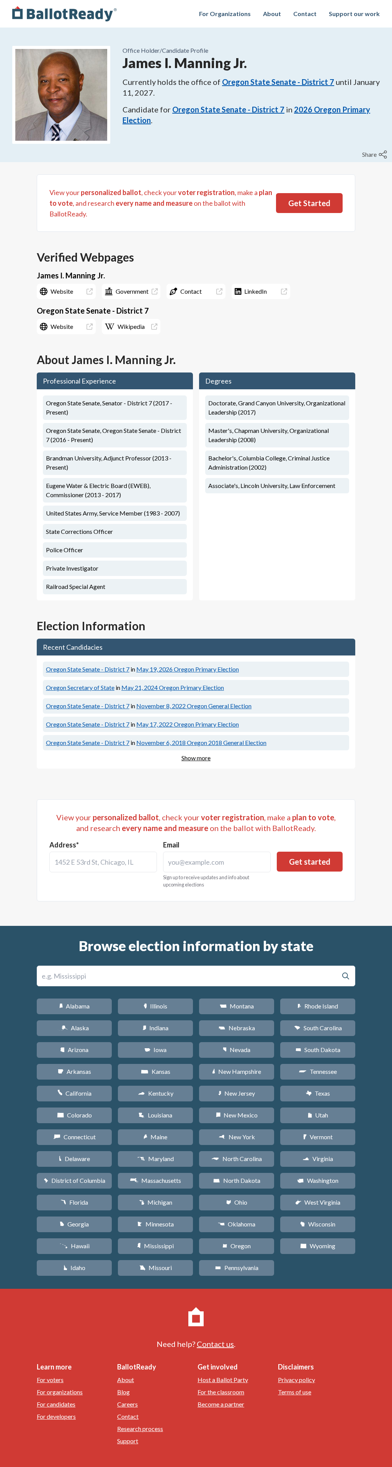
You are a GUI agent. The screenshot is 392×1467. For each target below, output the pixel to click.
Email (171, 845)
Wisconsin (317, 1224)
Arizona (74, 1049)
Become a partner (221, 1404)
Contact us (215, 1343)
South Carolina (318, 1027)
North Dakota (236, 1180)
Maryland (155, 1158)
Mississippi (155, 1245)
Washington (317, 1180)
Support (127, 1440)
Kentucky (155, 1093)
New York (237, 1136)
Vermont (318, 1136)
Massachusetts (155, 1180)
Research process (140, 1428)
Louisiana (155, 1115)
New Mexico (237, 1115)
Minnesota (155, 1224)
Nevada (236, 1049)
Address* (64, 845)
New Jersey (236, 1093)
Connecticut (74, 1136)
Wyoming (317, 1245)
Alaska (74, 1027)
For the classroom (221, 1391)
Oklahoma (236, 1224)
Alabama (74, 1006)
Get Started (309, 203)
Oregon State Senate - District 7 (278, 81)
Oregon (236, 1245)
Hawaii (74, 1245)
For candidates (56, 1404)
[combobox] (103, 862)
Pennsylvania (236, 1267)
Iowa (155, 1049)
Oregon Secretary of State (80, 687)
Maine (155, 1136)
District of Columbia (74, 1180)
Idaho (74, 1267)
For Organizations (225, 13)
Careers (127, 1404)
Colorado (74, 1115)
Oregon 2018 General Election (201, 742)
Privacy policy (296, 1379)
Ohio (236, 1202)
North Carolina (236, 1158)
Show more (196, 757)
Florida (74, 1202)
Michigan (155, 1202)
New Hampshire (236, 1071)
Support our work (354, 13)
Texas (317, 1093)
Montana (237, 1006)
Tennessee (318, 1071)
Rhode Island (317, 1006)
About (272, 13)
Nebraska (237, 1027)
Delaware (74, 1158)
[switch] (375, 154)
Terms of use (294, 1391)
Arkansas (74, 1071)
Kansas (155, 1071)
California (74, 1093)
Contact (305, 13)
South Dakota (318, 1049)
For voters (50, 1379)
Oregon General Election (194, 705)
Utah (318, 1115)
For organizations (60, 1391)
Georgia (74, 1224)
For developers (56, 1416)
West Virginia (317, 1202)
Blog (123, 1391)
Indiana (155, 1027)
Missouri (155, 1267)
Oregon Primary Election (187, 669)
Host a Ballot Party (223, 1379)
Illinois (155, 1006)
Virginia (317, 1158)
